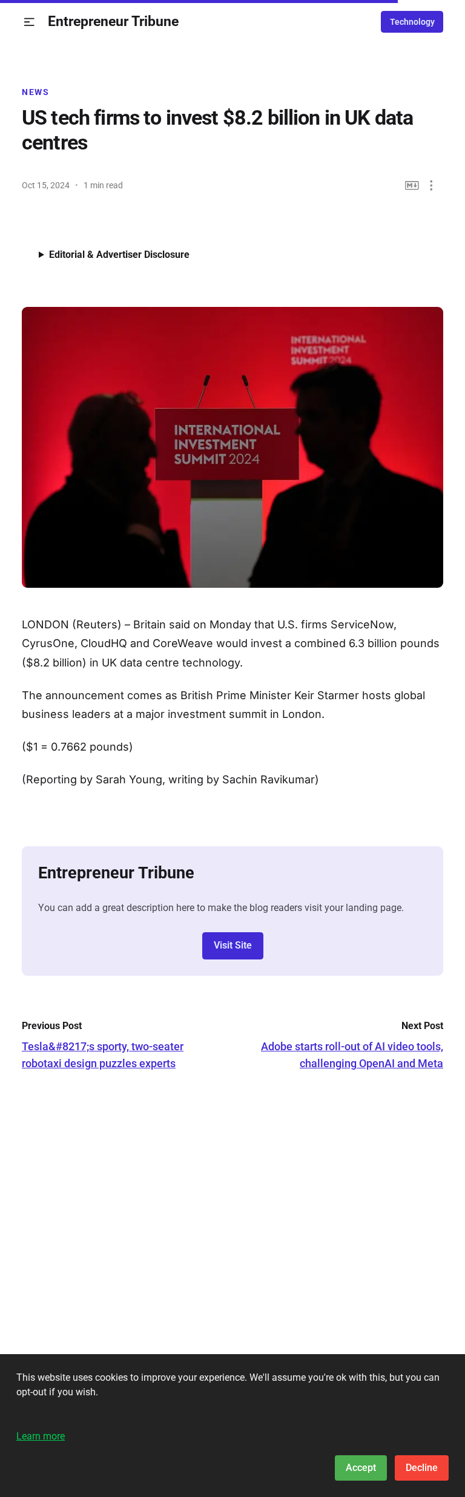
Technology (412, 22)
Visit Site (233, 945)
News (35, 92)
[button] (29, 22)
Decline (422, 1467)
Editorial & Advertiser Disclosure (119, 254)
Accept (361, 1467)
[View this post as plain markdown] (412, 185)
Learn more (40, 1436)
